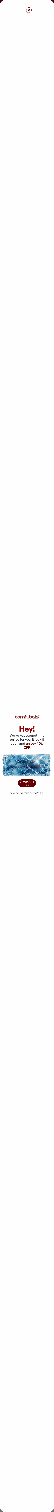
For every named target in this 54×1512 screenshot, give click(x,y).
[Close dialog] (29, 10)
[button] (27, 765)
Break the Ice (27, 783)
